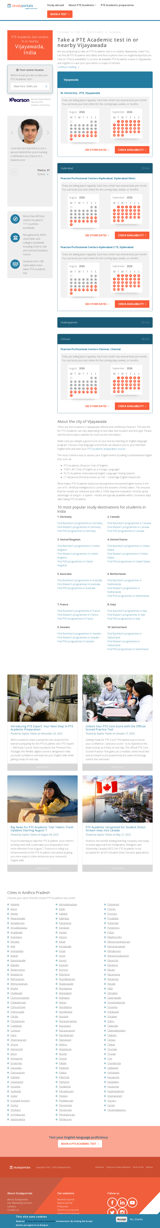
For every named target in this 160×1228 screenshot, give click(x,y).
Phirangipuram (67, 1114)
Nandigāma (65, 1007)
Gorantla (15, 1086)
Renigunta (112, 979)
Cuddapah (16, 1026)
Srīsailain (112, 1016)
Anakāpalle (16, 932)
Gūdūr (14, 1096)
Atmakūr (15, 941)
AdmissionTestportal (68, 1213)
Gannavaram (17, 1072)
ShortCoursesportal (68, 1209)
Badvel (14, 955)
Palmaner (64, 1082)
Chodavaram (17, 1021)
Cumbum (15, 1030)
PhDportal (62, 1206)
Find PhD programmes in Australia (76, 588)
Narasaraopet (67, 1030)
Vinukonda (113, 1086)
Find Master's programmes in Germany (79, 527)
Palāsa (62, 1072)
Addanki (14, 904)
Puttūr (110, 932)
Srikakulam (113, 1012)
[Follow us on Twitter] (112, 1213)
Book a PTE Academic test (78, 1143)
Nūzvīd (63, 1054)
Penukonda (65, 1110)
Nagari (62, 1002)
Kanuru (63, 937)
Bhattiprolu (16, 974)
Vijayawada (115, 31)
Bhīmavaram (17, 979)
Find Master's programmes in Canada (128, 527)
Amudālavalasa (18, 927)
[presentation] (11, 132)
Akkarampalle (17, 918)
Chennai (65, 339)
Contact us (13, 1209)
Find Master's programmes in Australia (78, 584)
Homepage (63, 31)
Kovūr (62, 955)
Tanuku (111, 1040)
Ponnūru (112, 913)
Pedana (63, 1096)
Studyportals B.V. (64, 1167)
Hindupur (15, 1110)
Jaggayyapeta (17, 1119)
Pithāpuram (65, 1119)
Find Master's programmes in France (77, 614)
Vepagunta (113, 1077)
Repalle (111, 984)
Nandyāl (63, 1016)
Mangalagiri (65, 993)
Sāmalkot (112, 993)
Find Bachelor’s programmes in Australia (79, 580)
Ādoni (13, 909)
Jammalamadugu (68, 904)
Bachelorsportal (65, 1199)
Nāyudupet (65, 1040)
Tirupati (111, 1054)
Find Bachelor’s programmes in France (78, 611)
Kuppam (63, 965)
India (77, 31)
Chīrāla (14, 1016)
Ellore (13, 1054)
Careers (11, 1206)
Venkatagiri (113, 1072)
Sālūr (110, 988)
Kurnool (63, 969)
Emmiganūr (16, 1058)
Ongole (63, 1058)
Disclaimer (99, 1167)
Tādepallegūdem (116, 1030)
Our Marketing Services (19, 1202)
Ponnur (111, 909)
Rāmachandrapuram (118, 941)
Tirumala (112, 1049)
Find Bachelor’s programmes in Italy (127, 611)
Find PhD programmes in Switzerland (127, 649)
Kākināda (64, 918)
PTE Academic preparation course (106, 449)
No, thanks (136, 1219)
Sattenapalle (114, 998)
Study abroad (55, 5)
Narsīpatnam (66, 1035)
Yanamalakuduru (116, 1110)
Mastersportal (64, 1202)
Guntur (14, 1105)
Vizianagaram (114, 1096)
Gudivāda (15, 1091)
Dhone (14, 1044)
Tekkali (111, 1044)
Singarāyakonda (116, 1002)
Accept (121, 1219)
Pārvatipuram (66, 1091)
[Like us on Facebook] (112, 1203)
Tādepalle (112, 1026)
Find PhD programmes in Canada (125, 531)
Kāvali (62, 941)
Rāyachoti (112, 960)
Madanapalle (66, 984)
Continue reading (66, 67)
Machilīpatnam (67, 979)
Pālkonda (64, 1077)
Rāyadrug (112, 965)
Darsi (13, 1035)
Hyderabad (67, 168)
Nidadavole (65, 1049)
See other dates (96, 150)
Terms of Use (138, 1167)
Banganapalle (18, 960)
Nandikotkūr (65, 1012)
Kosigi (62, 951)
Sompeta (112, 1007)
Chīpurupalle (17, 1012)
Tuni (109, 1058)
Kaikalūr (63, 913)
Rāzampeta (113, 974)
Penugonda (65, 1105)
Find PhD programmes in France (75, 618)
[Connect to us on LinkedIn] (122, 1203)
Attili (12, 946)
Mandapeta (65, 988)
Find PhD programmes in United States (128, 561)
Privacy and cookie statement (40, 1221)
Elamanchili (16, 1049)
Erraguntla (16, 1063)
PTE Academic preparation (117, 5)
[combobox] (30, 86)
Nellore (63, 1044)
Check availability (131, 150)
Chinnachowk (17, 1007)
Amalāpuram (17, 923)
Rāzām (111, 969)
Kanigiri (63, 932)
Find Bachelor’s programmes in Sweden (79, 633)
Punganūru (113, 927)
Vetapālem (113, 1082)
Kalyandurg (65, 923)
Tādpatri (112, 1035)
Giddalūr (15, 1077)
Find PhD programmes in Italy (123, 618)
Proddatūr (113, 918)
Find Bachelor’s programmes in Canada (129, 523)
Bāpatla (14, 965)
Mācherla (64, 974)
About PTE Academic (81, 5)
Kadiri (62, 909)
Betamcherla (17, 969)
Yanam (111, 1105)
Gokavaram (16, 1082)
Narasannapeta (68, 1021)
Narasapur (65, 1026)
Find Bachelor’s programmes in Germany (79, 523)
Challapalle (16, 993)
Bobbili (14, 988)
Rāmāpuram (114, 951)
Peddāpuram (66, 1100)
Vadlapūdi (112, 1068)
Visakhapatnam (69, 322)
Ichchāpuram (17, 1114)
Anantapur (16, 937)
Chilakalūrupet (18, 1002)
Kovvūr (63, 960)
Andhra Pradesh (95, 31)
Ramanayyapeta (116, 946)
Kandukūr (64, 927)
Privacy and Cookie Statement (118, 1167)
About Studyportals (17, 1199)
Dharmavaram (18, 1040)
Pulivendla (112, 923)
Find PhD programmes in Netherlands (128, 596)
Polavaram (113, 904)
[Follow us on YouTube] (132, 1203)
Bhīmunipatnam (19, 984)
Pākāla (62, 1063)
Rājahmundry (114, 937)
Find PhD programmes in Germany (76, 531)
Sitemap (149, 1167)
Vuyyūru (111, 1100)
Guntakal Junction (20, 1100)
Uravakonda (114, 1063)
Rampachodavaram (118, 955)
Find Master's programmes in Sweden (78, 637)
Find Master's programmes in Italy (126, 614)
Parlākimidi (65, 1086)
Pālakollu (64, 1068)
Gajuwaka (15, 1068)
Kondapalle (65, 946)
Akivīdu (14, 913)
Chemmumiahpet (19, 998)
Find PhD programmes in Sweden (75, 641)
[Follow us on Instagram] (122, 1213)
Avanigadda (16, 951)
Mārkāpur (64, 998)
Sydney (41, 174)
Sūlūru (110, 1021)
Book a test (58, 14)
